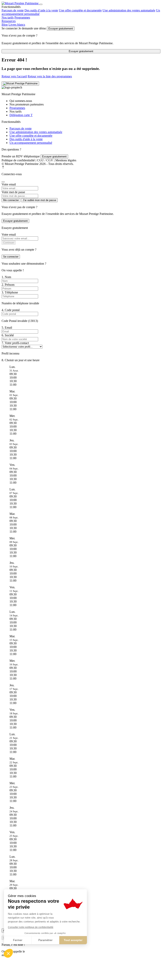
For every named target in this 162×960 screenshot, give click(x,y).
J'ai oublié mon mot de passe (39, 200)
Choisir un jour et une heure (21, 360)
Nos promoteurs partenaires (26, 104)
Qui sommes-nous (20, 100)
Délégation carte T (21, 115)
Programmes (22, 17)
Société (8, 335)
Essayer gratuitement (60, 28)
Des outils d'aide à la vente (26, 139)
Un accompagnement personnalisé (30, 142)
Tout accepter (73, 940)
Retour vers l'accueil (14, 76)
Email (7, 327)
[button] (8, 953)
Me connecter (11, 200)
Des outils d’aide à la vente (41, 10)
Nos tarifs (8, 17)
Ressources (9, 21)
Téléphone (10, 292)
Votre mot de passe (13, 192)
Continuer (8, 242)
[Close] (3, 181)
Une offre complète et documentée (80, 10)
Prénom (8, 284)
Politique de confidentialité (18, 160)
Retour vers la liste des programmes (50, 76)
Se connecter (10, 256)
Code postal (11, 310)
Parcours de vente (13, 10)
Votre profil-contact (15, 343)
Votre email (9, 184)
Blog (5, 24)
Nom (6, 277)
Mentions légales (65, 160)
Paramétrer (45, 940)
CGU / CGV (45, 160)
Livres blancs (16, 24)
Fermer (17, 940)
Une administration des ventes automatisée (129, 10)
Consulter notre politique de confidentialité (30, 927)
